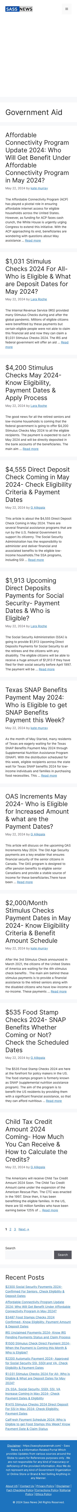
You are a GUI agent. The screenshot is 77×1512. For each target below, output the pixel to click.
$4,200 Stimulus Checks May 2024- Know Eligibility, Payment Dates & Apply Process (33, 382)
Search (10, 1248)
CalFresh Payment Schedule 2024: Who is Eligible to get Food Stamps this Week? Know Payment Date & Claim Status (37, 1424)
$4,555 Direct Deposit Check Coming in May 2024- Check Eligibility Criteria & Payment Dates (38, 484)
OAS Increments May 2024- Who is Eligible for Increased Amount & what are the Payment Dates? (37, 811)
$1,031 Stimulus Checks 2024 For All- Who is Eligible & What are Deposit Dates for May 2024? (38, 276)
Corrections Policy (47, 1490)
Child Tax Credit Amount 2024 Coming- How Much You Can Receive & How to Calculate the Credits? (36, 1140)
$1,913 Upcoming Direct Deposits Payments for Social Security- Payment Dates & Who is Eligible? (34, 599)
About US (12, 1486)
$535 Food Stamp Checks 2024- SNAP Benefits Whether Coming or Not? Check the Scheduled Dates (37, 1031)
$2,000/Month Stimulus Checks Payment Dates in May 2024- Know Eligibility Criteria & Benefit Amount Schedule (38, 921)
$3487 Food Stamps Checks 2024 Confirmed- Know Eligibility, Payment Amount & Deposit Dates (38, 1322)
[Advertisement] (38, 58)
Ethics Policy (43, 1494)
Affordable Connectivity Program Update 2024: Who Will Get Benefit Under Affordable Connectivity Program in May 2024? (38, 157)
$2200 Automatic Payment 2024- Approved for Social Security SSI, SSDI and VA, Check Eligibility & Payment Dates (37, 1363)
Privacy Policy (45, 1486)
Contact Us (27, 1486)
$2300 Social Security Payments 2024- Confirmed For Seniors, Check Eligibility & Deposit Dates (34, 1291)
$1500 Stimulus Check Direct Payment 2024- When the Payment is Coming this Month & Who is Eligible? (37, 1348)
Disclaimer (63, 1486)
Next (24, 1229)
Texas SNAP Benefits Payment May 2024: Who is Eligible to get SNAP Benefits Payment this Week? (36, 705)
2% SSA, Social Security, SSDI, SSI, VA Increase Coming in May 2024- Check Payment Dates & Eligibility (32, 1393)
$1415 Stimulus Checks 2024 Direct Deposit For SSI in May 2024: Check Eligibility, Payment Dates (36, 1409)
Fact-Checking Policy (19, 1490)
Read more (33, 240)
